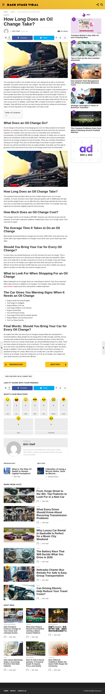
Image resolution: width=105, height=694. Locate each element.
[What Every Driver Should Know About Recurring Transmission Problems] (19, 513)
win (35, 413)
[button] (3, 5)
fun (7, 413)
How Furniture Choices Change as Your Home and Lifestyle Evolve (12, 630)
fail (44, 413)
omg (25, 413)
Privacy (13, 691)
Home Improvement (10, 624)
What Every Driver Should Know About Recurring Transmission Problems (52, 514)
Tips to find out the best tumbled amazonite (85, 59)
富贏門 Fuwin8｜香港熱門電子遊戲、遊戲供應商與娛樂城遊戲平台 (57, 629)
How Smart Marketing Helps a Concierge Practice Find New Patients (13, 663)
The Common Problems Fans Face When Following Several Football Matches (86, 130)
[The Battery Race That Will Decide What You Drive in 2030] (19, 555)
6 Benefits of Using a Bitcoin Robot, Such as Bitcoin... (56, 471)
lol (16, 413)
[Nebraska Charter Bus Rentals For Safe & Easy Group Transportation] (19, 574)
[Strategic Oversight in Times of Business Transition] (86, 96)
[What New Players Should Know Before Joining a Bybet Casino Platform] (35, 615)
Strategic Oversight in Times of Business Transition (84, 107)
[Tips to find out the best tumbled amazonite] (86, 48)
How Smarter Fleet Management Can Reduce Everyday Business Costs (85, 83)
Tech (5, 657)
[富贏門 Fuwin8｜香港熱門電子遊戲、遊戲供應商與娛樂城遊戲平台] (58, 615)
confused (51, 432)
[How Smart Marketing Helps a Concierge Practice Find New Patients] (13, 648)
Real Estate (30, 657)
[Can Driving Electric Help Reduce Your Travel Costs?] (19, 592)
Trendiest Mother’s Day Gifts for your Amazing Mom (85, 36)
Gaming (28, 624)
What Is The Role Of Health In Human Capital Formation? (21, 471)
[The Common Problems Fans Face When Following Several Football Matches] (86, 118)
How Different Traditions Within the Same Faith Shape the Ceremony (58, 663)
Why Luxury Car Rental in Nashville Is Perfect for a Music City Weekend (51, 535)
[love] (7, 567)
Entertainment (53, 624)
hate (18, 432)
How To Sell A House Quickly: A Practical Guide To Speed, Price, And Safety (35, 663)
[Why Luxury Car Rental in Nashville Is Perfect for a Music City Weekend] (19, 534)
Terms (6, 691)
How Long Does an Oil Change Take (18, 376)
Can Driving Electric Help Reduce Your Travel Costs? (52, 591)
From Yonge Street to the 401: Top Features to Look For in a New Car (52, 493)
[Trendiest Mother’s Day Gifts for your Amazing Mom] (86, 26)
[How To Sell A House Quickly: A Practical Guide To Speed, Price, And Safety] (35, 648)
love (63, 413)
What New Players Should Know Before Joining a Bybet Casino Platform (35, 630)
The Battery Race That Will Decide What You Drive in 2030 (50, 554)
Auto (6, 15)
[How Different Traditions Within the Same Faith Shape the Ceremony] (58, 648)
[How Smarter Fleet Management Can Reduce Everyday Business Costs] (86, 71)
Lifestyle (51, 657)
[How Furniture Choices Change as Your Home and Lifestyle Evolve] (13, 615)
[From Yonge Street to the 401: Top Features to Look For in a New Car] (19, 495)
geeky (53, 413)
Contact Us (22, 691)
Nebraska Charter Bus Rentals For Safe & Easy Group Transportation (52, 572)
